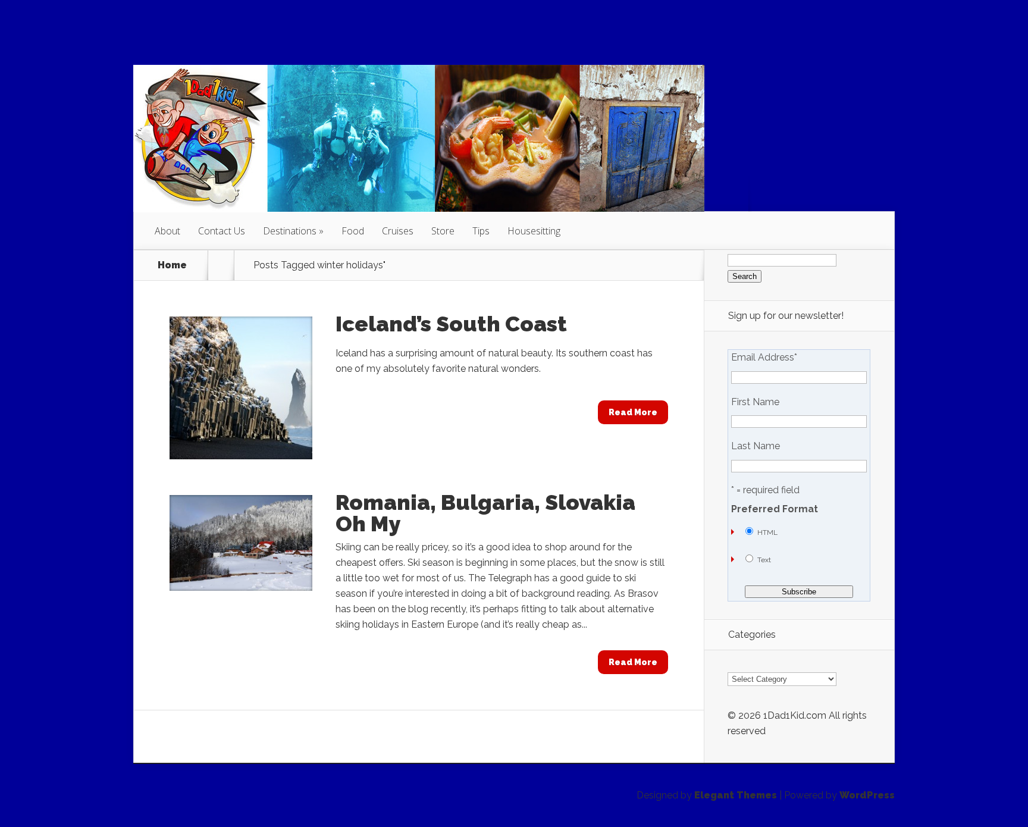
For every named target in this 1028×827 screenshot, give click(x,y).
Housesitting (533, 230)
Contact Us (221, 230)
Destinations (289, 230)
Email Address (764, 357)
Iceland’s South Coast (451, 323)
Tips (481, 230)
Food (352, 230)
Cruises (397, 230)
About (167, 230)
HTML (767, 532)
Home (172, 265)
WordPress (867, 795)
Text (764, 560)
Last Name (755, 446)
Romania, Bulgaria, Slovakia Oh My (485, 513)
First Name (755, 402)
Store (443, 230)
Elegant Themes (735, 795)
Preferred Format (774, 509)
